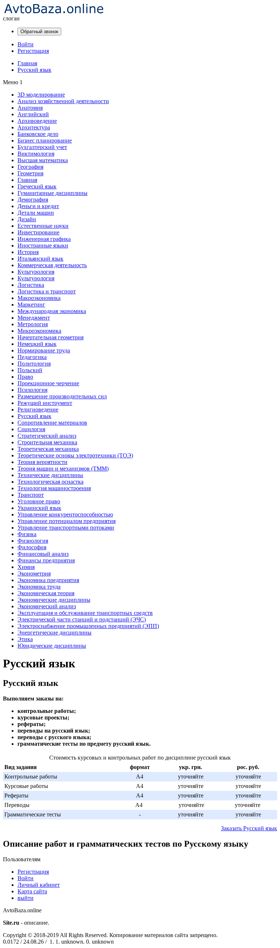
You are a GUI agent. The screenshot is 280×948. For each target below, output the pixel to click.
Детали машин (36, 213)
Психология (32, 390)
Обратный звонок (39, 31)
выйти (26, 898)
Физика (27, 534)
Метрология (33, 324)
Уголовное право (39, 501)
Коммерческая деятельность (52, 265)
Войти (26, 44)
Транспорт (31, 495)
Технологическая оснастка (50, 482)
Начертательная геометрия (50, 337)
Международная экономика (52, 311)
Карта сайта (32, 891)
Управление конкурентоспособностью (65, 514)
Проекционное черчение (48, 383)
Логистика (31, 285)
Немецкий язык (37, 344)
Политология (34, 363)
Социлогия (31, 429)
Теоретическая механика (48, 449)
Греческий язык (37, 186)
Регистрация (33, 51)
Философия (32, 547)
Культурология (36, 272)
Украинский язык (39, 508)
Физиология (33, 541)
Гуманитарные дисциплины (53, 193)
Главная (27, 180)
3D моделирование (41, 94)
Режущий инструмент (45, 403)
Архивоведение (37, 121)
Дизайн (27, 219)
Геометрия (30, 173)
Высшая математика (43, 160)
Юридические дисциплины (52, 646)
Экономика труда (39, 587)
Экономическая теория (46, 593)
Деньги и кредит (38, 206)
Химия (26, 567)
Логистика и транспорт (47, 291)
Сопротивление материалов (52, 423)
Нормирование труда (44, 350)
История (28, 252)
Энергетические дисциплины (55, 632)
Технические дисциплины (50, 475)
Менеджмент (34, 318)
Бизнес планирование (45, 140)
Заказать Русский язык (249, 828)
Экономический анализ (47, 606)
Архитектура (34, 127)
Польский (30, 370)
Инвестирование (38, 232)
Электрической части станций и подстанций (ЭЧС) (82, 619)
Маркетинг (31, 304)
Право (25, 377)
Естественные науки (43, 226)
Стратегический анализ (47, 436)
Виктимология (36, 154)
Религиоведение (38, 409)
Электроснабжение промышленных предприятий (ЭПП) (88, 626)
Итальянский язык (40, 258)
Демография (33, 199)
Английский (33, 114)
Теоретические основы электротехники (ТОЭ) (75, 455)
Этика (25, 639)
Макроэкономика (39, 298)
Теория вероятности (42, 462)
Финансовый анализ (43, 554)
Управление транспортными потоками (66, 527)
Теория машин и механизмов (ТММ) (63, 468)
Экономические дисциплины (54, 600)
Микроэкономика (39, 331)
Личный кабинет (39, 885)
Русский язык (34, 416)
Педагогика (32, 357)
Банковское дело (38, 134)
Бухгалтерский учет (42, 147)
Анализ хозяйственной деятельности (63, 101)
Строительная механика (47, 442)
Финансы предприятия (46, 560)
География (30, 167)
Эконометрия (34, 573)
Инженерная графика (44, 239)
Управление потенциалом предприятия (67, 521)
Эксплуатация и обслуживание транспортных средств (85, 613)
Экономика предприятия (48, 580)
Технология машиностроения (54, 488)
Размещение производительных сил (62, 396)
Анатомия (30, 108)
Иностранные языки (43, 245)
